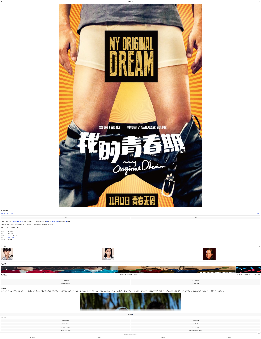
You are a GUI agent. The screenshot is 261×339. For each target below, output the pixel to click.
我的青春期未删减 (195, 280)
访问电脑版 (99, 337)
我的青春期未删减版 (65, 327)
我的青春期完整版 (195, 283)
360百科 (130, 1)
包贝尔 (53, 221)
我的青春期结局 (65, 280)
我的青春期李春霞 (195, 327)
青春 (66, 221)
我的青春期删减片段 (65, 283)
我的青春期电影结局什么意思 (195, 330)
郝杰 (47, 221)
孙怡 (57, 221)
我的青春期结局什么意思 (65, 330)
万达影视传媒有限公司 (17, 221)
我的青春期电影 (65, 320)
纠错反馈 (229, 337)
